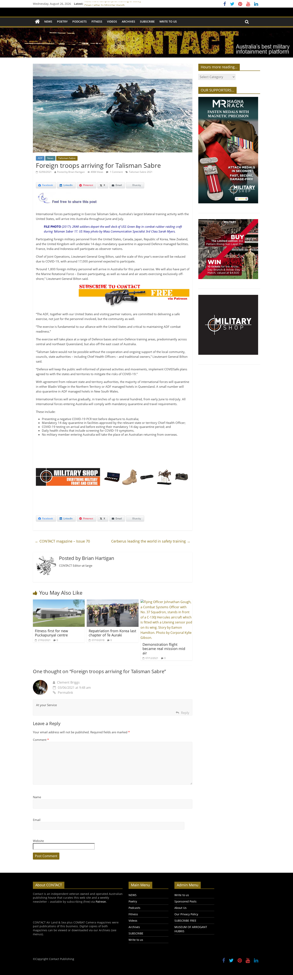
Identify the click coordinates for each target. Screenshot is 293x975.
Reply (185, 713)
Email (36, 820)
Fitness (96, 21)
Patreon (101, 901)
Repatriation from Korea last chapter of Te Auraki (112, 633)
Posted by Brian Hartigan (71, 172)
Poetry (62, 21)
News (50, 158)
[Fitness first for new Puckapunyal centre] (59, 602)
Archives (128, 21)
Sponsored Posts (185, 901)
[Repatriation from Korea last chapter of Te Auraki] (113, 602)
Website (38, 841)
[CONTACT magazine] (37, 21)
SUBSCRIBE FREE (185, 920)
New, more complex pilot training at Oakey (112, 4)
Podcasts (79, 21)
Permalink (65, 692)
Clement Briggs (68, 682)
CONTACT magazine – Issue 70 (62, 541)
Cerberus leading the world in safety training (150, 541)
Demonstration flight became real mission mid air (164, 648)
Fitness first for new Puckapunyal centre (51, 633)
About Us (180, 908)
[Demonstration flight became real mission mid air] (166, 602)
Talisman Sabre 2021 (140, 172)
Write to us (168, 21)
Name (37, 797)
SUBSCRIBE (147, 21)
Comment (41, 740)
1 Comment (116, 172)
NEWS (48, 21)
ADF (40, 158)
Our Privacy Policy (186, 914)
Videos (112, 21)
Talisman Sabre (67, 158)
